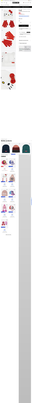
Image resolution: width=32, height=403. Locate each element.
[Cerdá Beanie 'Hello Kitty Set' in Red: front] (8, 19)
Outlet (3, 0)
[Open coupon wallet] (23, 2)
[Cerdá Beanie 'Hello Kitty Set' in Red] (8, 59)
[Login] (25, 2)
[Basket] (30, 2)
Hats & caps (29, 9)
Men (4, 2)
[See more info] (4, 171)
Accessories (24, 9)
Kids (6, 2)
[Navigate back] (2, 10)
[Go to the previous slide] (29, 141)
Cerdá (3, 156)
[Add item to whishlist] (9, 143)
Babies (21, 9)
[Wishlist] (28, 2)
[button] (25, 23)
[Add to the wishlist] (30, 26)
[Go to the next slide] (31, 141)
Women (2, 2)
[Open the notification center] (27, 2)
